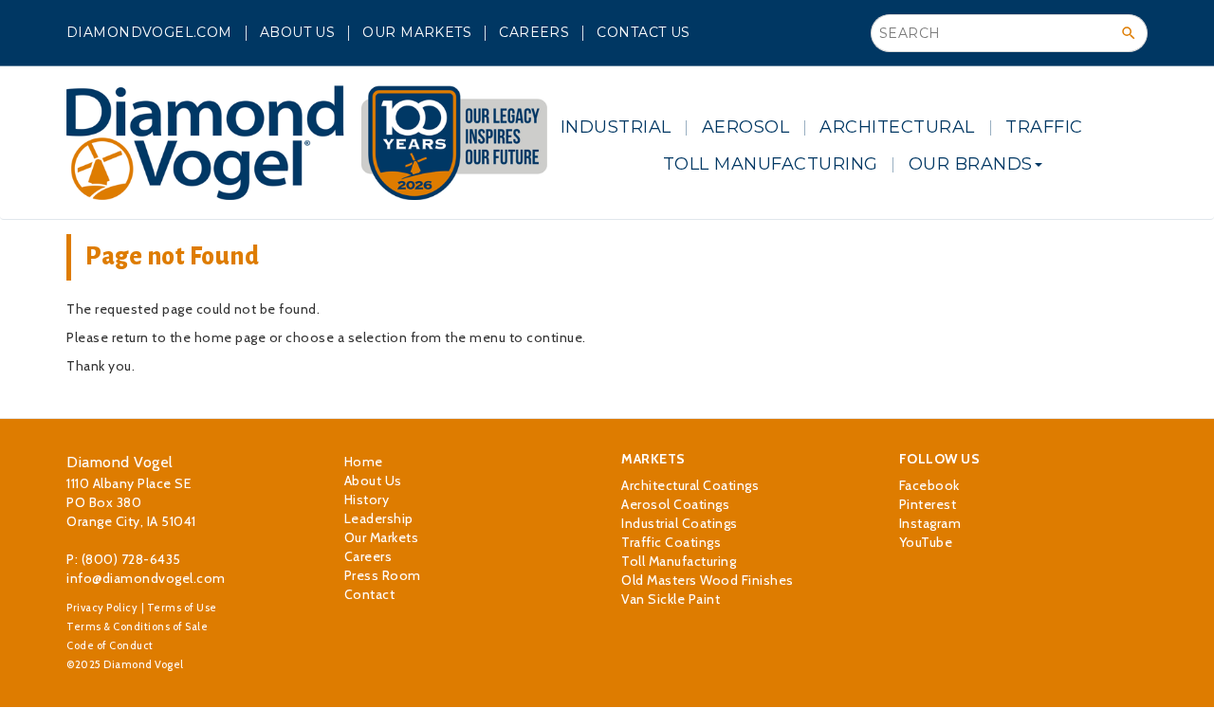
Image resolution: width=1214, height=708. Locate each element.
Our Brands (971, 164)
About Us (297, 32)
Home (363, 461)
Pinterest (928, 504)
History (367, 499)
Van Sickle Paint (670, 599)
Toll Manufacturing (770, 164)
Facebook (929, 485)
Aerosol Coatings (675, 504)
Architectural (897, 127)
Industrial (616, 127)
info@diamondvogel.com (146, 578)
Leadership (379, 518)
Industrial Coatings (679, 523)
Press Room (382, 575)
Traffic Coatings (671, 542)
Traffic (1044, 127)
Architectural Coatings (690, 485)
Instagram (930, 523)
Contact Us (643, 32)
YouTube (926, 542)
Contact (369, 594)
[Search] (1129, 33)
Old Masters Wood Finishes (707, 580)
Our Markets (416, 32)
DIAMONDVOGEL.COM (149, 32)
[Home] (306, 142)
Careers (534, 32)
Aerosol (746, 127)
